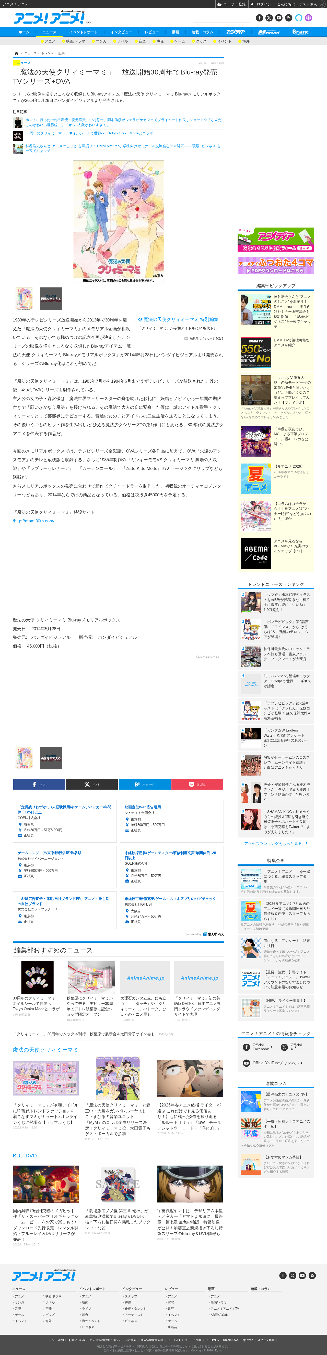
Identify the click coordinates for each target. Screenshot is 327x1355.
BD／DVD (25, 1155)
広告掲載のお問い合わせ (105, 1339)
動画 (175, 32)
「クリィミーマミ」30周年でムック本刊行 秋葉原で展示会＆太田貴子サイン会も (94, 1034)
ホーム (24, 32)
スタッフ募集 (266, 1339)
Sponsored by (193, 934)
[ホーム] (16, 53)
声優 (160, 40)
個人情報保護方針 (152, 1339)
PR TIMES (212, 1339)
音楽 (142, 40)
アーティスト (134, 1315)
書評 (171, 1308)
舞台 (85, 1315)
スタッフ (131, 1296)
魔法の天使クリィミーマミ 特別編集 (181, 319)
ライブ (86, 1308)
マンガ (101, 40)
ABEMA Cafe (220, 1315)
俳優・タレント (135, 1308)
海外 (246, 40)
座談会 (172, 1327)
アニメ (50, 40)
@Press (248, 1339)
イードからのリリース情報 (184, 1339)
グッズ (201, 40)
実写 (171, 1302)
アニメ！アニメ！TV (225, 1308)
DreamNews (231, 1339)
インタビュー (121, 32)
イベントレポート (83, 32)
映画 (85, 1302)
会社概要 (130, 1339)
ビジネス (88, 1327)
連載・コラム (202, 32)
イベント (224, 40)
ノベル (122, 40)
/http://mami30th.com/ (33, 521)
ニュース (49, 32)
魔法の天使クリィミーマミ (46, 1050)
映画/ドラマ (75, 40)
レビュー (152, 32)
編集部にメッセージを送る (207, 338)
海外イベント (91, 1321)
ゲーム (179, 40)
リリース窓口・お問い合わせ (67, 1339)
